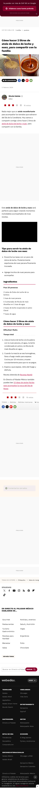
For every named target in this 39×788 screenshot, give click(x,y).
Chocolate (24, 648)
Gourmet (6, 620)
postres (26, 30)
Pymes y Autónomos (27, 741)
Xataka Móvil (7, 697)
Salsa (4, 648)
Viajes (22, 629)
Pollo (22, 643)
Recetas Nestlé (26, 375)
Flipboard (27, 80)
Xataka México (7, 756)
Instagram (19, 590)
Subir (31, 680)
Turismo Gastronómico (8, 630)
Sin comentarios (10, 80)
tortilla (18, 30)
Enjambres (24, 636)
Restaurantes (8, 624)
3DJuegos (23, 693)
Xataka (4, 693)
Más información (22, 785)
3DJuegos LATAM (26, 756)
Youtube (14, 590)
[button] (15, 96)
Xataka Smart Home (9, 703)
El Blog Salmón (25, 737)
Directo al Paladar (9, 723)
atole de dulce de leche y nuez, (14, 123)
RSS (24, 590)
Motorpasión (24, 723)
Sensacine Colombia (27, 766)
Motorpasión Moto (27, 726)
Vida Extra (24, 697)
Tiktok (4, 594)
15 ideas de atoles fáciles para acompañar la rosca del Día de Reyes (18, 385)
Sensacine (24, 708)
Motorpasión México (27, 773)
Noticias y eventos (28, 620)
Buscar (29, 669)
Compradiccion (8, 744)
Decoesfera (6, 741)
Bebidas (13, 402)
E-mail (30, 80)
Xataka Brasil (7, 759)
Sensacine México (26, 763)
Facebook (19, 80)
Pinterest (28, 590)
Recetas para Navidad (7, 637)
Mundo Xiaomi (7, 707)
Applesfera (6, 700)
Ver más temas (8, 656)
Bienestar (6, 643)
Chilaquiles (22, 580)
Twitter (23, 80)
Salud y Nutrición (27, 624)
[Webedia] (8, 681)
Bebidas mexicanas (25, 402)
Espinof (23, 711)
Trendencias (6, 737)
